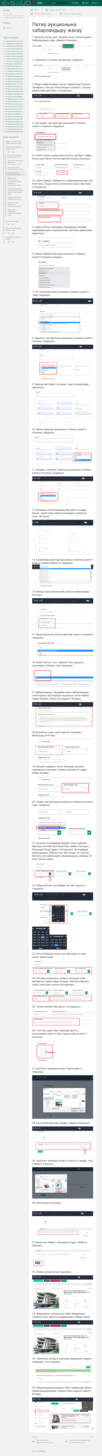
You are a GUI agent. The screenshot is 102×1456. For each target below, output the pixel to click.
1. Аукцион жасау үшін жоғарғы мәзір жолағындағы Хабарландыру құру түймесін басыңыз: (14, 41)
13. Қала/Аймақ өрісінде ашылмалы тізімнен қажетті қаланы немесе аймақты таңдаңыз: (14, 76)
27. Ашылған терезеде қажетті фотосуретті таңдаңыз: (14, 111)
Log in (96, 3)
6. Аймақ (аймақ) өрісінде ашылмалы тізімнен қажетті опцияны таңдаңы (14, 59)
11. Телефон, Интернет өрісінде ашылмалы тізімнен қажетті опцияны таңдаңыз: (14, 71)
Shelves (76, 3)
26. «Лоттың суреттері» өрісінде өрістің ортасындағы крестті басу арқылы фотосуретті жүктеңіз (14, 109)
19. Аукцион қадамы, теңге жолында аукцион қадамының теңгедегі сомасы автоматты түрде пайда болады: (14, 91)
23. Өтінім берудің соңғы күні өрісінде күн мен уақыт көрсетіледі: (14, 101)
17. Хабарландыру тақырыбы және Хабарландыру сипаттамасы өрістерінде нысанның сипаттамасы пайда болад (14, 86)
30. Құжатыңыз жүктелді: (14, 119)
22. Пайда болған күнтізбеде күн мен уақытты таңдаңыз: (14, 99)
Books (86, 3)
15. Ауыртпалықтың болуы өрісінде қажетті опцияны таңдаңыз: (14, 81)
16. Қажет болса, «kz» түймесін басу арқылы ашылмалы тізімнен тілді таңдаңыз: (14, 84)
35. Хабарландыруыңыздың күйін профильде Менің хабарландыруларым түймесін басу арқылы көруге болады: (14, 131)
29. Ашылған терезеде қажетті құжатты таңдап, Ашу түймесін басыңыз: (14, 116)
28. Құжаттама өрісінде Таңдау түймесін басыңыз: (14, 114)
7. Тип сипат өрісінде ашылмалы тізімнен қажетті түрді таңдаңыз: (14, 61)
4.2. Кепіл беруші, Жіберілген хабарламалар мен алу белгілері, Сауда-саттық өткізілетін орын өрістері (14, 53)
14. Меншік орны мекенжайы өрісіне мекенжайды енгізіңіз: (14, 79)
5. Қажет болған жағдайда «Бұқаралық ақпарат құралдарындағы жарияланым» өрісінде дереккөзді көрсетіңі (14, 56)
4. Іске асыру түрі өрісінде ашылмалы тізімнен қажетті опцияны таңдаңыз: (14, 49)
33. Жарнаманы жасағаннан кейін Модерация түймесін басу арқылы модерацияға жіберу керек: (14, 126)
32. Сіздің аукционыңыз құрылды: (14, 124)
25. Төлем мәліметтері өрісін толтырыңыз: (14, 106)
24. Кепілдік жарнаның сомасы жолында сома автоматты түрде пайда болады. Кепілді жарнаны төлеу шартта (14, 104)
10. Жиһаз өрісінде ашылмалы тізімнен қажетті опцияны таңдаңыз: (14, 69)
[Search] (50, 3)
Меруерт (21, 16)
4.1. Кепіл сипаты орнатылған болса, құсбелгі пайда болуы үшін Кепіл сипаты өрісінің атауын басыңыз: (14, 51)
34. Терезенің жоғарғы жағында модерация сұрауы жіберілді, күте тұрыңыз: (14, 129)
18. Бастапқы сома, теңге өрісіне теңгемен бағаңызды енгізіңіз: (14, 89)
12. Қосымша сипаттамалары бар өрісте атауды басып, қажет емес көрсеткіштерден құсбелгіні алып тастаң (14, 74)
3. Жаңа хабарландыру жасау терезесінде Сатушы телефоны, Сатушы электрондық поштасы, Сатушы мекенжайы (14, 46)
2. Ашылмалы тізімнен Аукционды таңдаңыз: (14, 43)
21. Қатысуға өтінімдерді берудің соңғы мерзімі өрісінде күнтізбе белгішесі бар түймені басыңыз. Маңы (14, 96)
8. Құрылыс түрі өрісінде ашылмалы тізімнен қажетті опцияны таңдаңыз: (14, 64)
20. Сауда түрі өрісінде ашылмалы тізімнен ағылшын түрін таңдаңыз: (14, 94)
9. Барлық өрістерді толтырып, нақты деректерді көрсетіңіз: (14, 66)
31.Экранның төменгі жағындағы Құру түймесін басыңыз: (14, 121)
